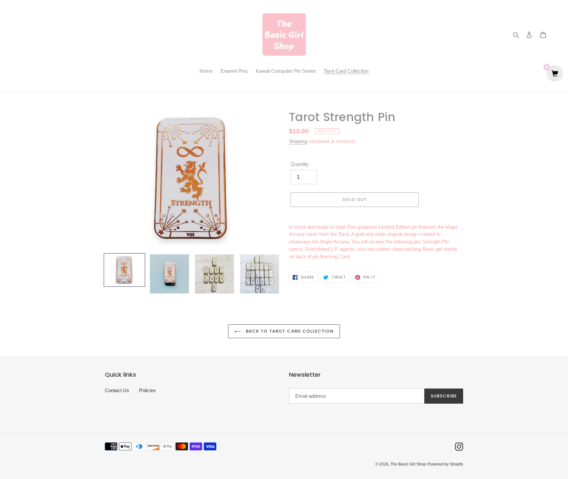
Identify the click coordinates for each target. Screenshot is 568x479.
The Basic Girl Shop (408, 464)
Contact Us (117, 390)
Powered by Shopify (445, 464)
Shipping (298, 141)
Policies (147, 390)
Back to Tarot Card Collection (289, 331)
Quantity (300, 164)
